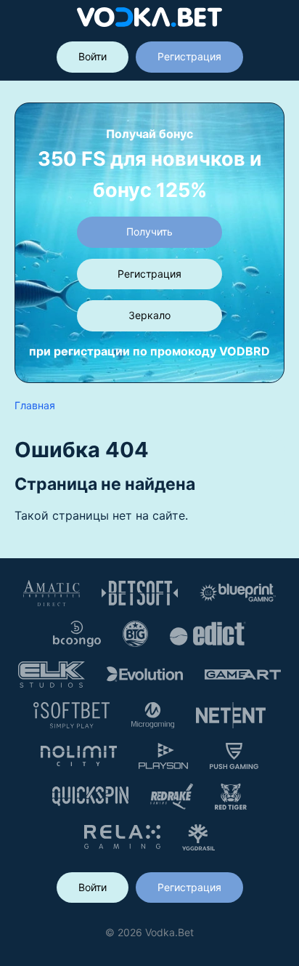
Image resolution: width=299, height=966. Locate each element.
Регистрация (189, 56)
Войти (92, 56)
